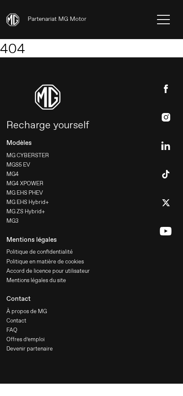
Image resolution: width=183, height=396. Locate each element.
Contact (16, 320)
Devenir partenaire (29, 348)
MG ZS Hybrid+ (25, 211)
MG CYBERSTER (27, 155)
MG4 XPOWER (24, 183)
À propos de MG (26, 311)
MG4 (12, 174)
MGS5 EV (18, 164)
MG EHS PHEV (24, 192)
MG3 (12, 220)
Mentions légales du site (36, 280)
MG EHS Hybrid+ (27, 202)
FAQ (11, 330)
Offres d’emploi (25, 339)
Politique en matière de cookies (45, 261)
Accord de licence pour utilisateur (48, 270)
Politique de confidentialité (39, 251)
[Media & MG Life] (46, 19)
